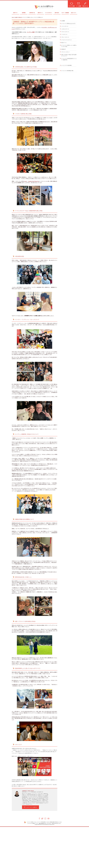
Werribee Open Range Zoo (33, 181)
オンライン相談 (71, 3)
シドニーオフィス (64, 26)
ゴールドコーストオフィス (66, 39)
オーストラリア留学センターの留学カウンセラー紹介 (68, 46)
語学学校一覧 (32, 12)
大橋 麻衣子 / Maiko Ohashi (28, 790)
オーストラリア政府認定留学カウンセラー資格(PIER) (68, 59)
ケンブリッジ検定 (31, 32)
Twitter (42, 818)
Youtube (48, 818)
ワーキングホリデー (48, 12)
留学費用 (23, 12)
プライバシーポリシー (65, 51)
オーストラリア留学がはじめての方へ (68, 23)
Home (13, 17)
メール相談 (78, 3)
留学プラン (15, 12)
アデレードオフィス (65, 37)
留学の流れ (57, 12)
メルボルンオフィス (65, 28)
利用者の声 (20, 17)
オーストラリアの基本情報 (66, 65)
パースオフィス (64, 34)
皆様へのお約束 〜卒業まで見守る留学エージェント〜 (68, 55)
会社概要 (16, 17)
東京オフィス (63, 42)
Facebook (39, 818)
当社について (73, 12)
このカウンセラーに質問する (31, 807)
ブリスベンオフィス (65, 31)
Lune (25, 181)
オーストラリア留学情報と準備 (67, 70)
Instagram (45, 818)
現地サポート (40, 12)
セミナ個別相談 (65, 12)
